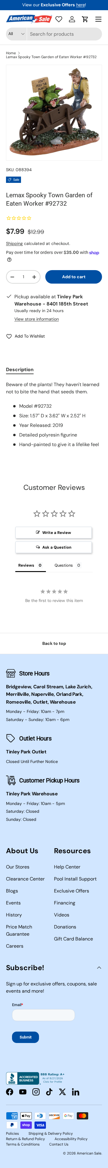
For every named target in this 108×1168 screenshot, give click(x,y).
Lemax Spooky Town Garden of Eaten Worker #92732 (51, 57)
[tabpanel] (54, 414)
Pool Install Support (75, 879)
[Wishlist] (58, 19)
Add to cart (74, 276)
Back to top (54, 643)
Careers (14, 946)
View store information (36, 319)
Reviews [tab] (26, 565)
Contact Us (58, 1144)
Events (13, 903)
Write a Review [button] (56, 532)
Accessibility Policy (71, 1139)
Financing (64, 903)
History (14, 915)
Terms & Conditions (23, 1144)
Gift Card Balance (73, 939)
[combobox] (54, 34)
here (80, 4)
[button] (85, 19)
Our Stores (17, 867)
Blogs (12, 891)
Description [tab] (20, 369)
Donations (65, 927)
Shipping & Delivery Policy (50, 1133)
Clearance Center (25, 879)
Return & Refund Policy (25, 1139)
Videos (61, 915)
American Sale (89, 1153)
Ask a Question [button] (56, 547)
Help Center (67, 867)
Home (11, 53)
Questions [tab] (64, 565)
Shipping (14, 243)
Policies (12, 1133)
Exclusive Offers (71, 891)
